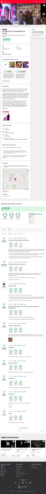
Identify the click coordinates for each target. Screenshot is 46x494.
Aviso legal (18, 476)
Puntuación (20, 233)
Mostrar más (4, 108)
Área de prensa (18, 469)
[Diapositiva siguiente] (28, 65)
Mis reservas (34, 466)
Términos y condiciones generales (22, 473)
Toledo (6, 26)
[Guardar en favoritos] (44, 5)
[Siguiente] (43, 14)
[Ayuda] (41, 1)
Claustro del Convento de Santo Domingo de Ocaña (14, 165)
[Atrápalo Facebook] (23, 483)
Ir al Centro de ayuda (35, 467)
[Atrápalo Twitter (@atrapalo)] (19, 483)
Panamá (3, 474)
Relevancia (10, 233)
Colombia (3, 468)
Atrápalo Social (18, 467)
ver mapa (4, 36)
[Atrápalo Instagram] (26, 483)
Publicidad (18, 470)
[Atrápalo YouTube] (30, 483)
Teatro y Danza (14, 26)
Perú (3, 475)
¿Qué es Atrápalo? (19, 466)
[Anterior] (2, 14)
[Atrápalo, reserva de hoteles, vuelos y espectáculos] (2, 1)
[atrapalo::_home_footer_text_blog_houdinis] (15, 483)
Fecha (15, 233)
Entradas (2, 26)
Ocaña (10, 26)
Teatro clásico (20, 26)
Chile (3, 467)
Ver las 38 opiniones (6, 80)
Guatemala (4, 471)
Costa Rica (4, 470)
